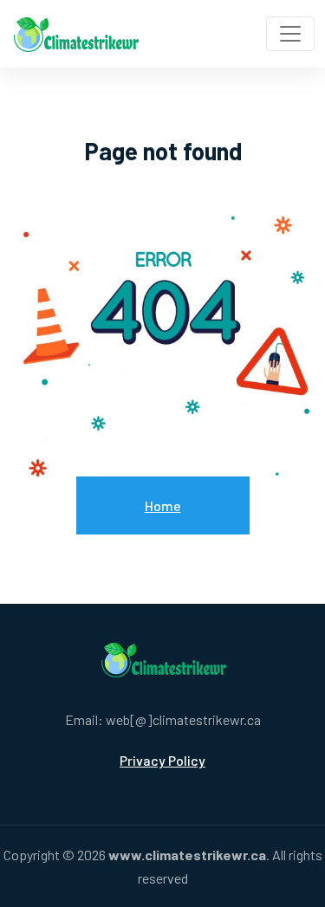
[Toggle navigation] (290, 33)
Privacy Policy (162, 760)
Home (163, 505)
